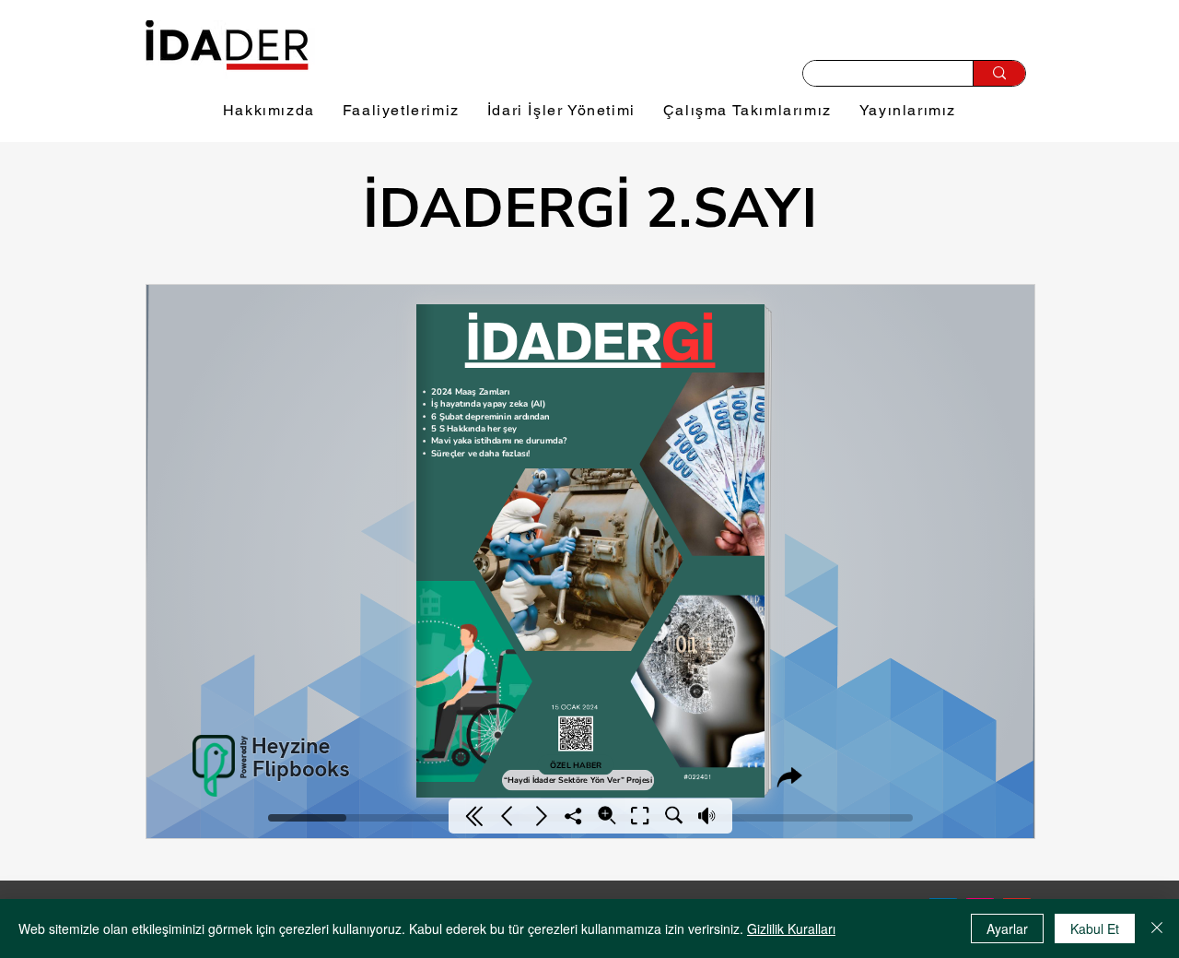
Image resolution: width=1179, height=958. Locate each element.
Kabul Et (1094, 928)
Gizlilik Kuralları (791, 928)
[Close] (1157, 928)
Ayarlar (1007, 928)
